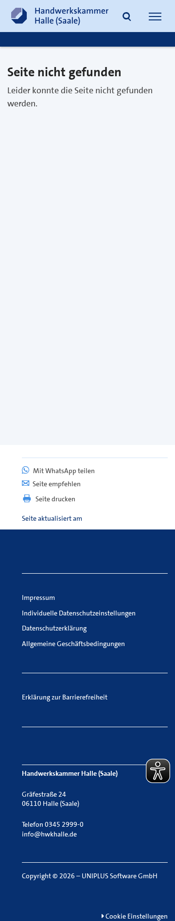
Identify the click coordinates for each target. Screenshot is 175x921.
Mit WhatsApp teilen (63, 470)
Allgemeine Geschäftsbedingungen (73, 643)
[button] (126, 17)
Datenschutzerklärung (54, 628)
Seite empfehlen (57, 483)
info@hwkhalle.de (49, 834)
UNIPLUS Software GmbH (120, 875)
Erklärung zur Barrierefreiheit (64, 697)
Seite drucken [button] (55, 499)
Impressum (38, 597)
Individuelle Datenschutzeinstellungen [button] (79, 613)
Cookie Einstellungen (136, 916)
